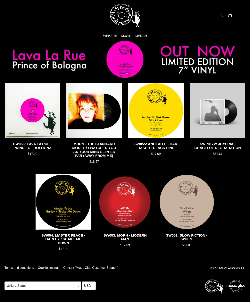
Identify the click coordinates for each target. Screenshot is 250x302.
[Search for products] (221, 15)
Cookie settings (48, 267)
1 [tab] (123, 73)
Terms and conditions (19, 267)
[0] (230, 16)
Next (245, 59)
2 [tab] (127, 74)
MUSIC (126, 36)
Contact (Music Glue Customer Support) (90, 267)
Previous (5, 59)
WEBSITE (110, 36)
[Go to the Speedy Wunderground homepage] (125, 15)
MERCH (141, 36)
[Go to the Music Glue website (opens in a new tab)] (225, 285)
